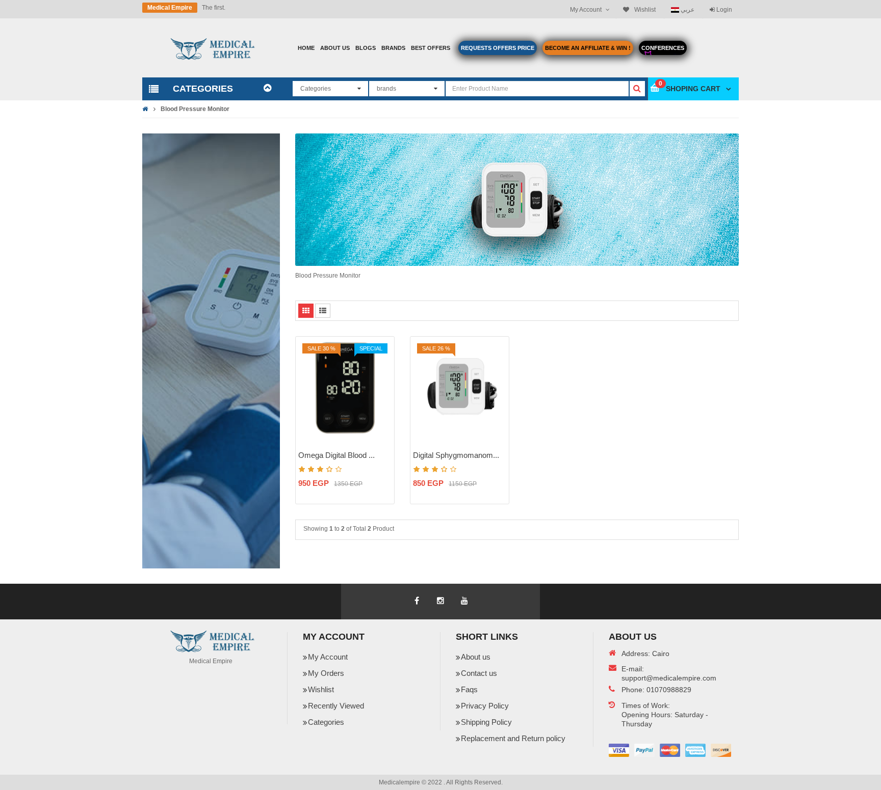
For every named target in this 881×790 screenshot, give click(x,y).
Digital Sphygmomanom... (456, 455)
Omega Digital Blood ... (336, 455)
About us (475, 656)
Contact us (479, 673)
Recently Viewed (336, 705)
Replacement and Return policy (513, 738)
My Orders (326, 673)
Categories (326, 722)
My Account (328, 656)
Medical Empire (169, 7)
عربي (686, 9)
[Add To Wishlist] (380, 382)
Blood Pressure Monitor (195, 109)
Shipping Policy (486, 722)
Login (723, 9)
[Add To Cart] (380, 364)
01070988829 (668, 690)
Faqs (469, 689)
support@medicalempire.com (668, 678)
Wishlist (321, 689)
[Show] (380, 418)
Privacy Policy (485, 705)
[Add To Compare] (380, 400)
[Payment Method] (619, 750)
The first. (213, 7)
